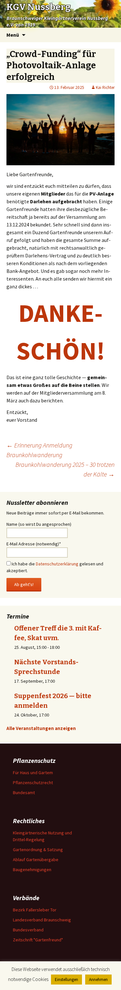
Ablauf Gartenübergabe (35, 859)
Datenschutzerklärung (57, 564)
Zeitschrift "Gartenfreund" (38, 940)
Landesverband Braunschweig (42, 920)
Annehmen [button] (98, 979)
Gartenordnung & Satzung (38, 849)
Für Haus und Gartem (33, 772)
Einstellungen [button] (66, 979)
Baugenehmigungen (32, 869)
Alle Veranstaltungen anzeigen (41, 728)
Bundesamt (24, 792)
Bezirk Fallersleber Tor (34, 910)
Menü (12, 35)
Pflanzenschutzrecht (33, 782)
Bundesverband (28, 930)
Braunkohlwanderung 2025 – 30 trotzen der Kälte (65, 469)
